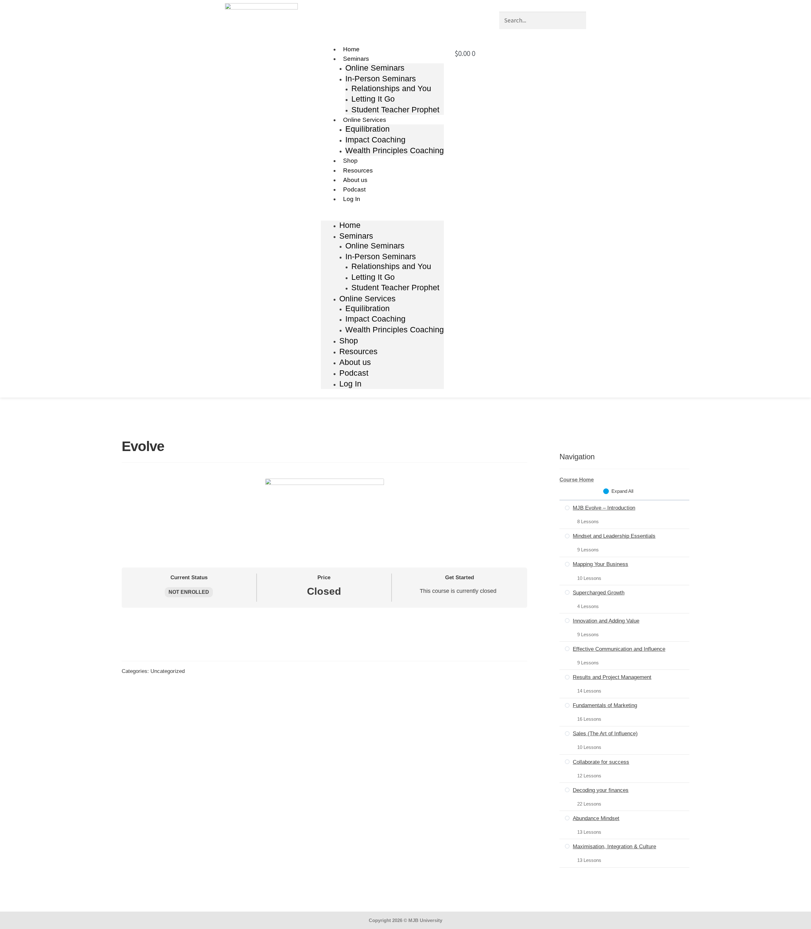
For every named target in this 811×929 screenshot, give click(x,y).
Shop (350, 160)
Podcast (354, 189)
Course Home (576, 480)
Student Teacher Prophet (395, 109)
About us (355, 180)
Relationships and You (391, 88)
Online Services (364, 119)
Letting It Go (373, 98)
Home (351, 49)
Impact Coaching (375, 139)
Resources (358, 170)
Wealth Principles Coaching (394, 150)
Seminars (356, 58)
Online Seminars (375, 67)
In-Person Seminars (380, 78)
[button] (382, 216)
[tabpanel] (324, 607)
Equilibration (367, 128)
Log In (351, 199)
